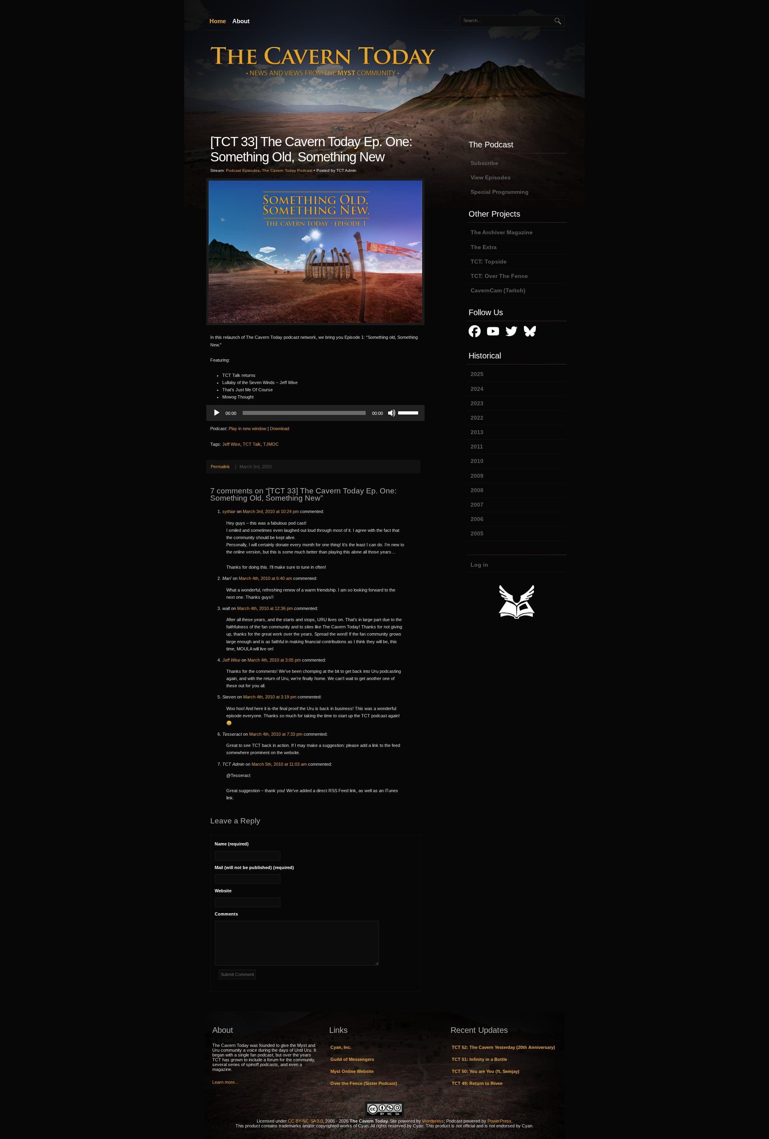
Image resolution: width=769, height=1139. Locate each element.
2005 (477, 533)
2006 (477, 519)
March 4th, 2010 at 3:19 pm (269, 696)
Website (223, 890)
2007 (477, 504)
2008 (477, 490)
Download (279, 428)
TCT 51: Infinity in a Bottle (479, 1059)
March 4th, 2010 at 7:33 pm (275, 734)
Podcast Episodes (243, 170)
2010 (477, 461)
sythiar (229, 511)
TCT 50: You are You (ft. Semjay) (485, 1071)
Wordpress (433, 1121)
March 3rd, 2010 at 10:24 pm (271, 511)
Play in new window (247, 428)
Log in (479, 564)
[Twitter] (511, 337)
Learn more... (225, 1082)
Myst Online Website (352, 1071)
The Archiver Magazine (502, 232)
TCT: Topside (489, 261)
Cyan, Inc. (340, 1047)
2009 (477, 476)
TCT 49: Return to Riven (477, 1083)
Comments (226, 914)
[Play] (217, 413)
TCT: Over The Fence (499, 276)
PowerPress (499, 1121)
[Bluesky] (530, 337)
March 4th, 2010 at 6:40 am (265, 578)
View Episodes (491, 177)
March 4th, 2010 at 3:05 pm (274, 660)
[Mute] (392, 413)
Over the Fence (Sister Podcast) (363, 1083)
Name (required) (232, 843)
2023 (477, 403)
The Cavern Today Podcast (287, 170)
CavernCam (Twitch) (498, 290)
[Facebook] (475, 337)
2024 (477, 389)
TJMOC (271, 444)
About (241, 21)
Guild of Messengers (352, 1059)
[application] (315, 413)
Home (217, 21)
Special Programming (500, 192)
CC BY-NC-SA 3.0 (305, 1121)
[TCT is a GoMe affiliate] (517, 619)
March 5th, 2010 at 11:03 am (279, 764)
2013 (477, 432)
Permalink (220, 466)
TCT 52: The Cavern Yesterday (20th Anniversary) (503, 1047)
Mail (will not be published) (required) (254, 867)
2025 (477, 374)
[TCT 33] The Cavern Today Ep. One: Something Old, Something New (311, 149)
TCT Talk (252, 444)
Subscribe (484, 163)
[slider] (409, 412)
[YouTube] (493, 337)
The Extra (484, 247)
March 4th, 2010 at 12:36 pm (265, 608)
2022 (477, 418)
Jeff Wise (231, 444)
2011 (477, 446)
